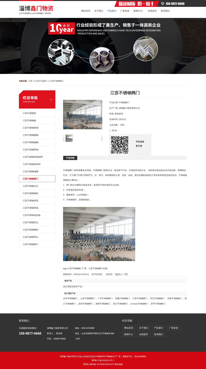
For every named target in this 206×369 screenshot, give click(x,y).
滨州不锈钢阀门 (70, 298)
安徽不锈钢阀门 (122, 298)
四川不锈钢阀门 (120, 303)
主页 (31, 81)
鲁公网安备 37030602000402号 (100, 364)
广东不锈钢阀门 (105, 298)
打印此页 (97, 274)
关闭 (109, 274)
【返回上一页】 (121, 274)
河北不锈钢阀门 (157, 298)
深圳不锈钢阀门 (85, 303)
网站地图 (119, 364)
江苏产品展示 (41, 81)
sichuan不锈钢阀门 (139, 303)
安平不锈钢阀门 (158, 303)
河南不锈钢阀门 (174, 298)
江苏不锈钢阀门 (57, 81)
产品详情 (70, 158)
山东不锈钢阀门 (87, 298)
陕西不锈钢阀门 (103, 303)
